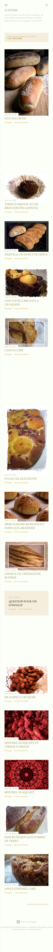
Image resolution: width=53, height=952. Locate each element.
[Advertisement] (26, 148)
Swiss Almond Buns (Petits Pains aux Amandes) (24, 526)
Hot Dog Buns (15, 118)
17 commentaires (25, 609)
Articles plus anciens (37, 904)
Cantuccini (14, 350)
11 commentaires (20, 796)
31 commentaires (21, 308)
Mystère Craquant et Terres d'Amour (22, 744)
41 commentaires (21, 122)
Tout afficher (14, 38)
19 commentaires (21, 212)
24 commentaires (21, 354)
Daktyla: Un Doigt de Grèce (26, 254)
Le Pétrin (11, 10)
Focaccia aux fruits (21, 478)
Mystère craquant (19, 792)
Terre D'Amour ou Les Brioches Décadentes (21, 206)
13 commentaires (21, 581)
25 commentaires (21, 845)
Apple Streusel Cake (20, 888)
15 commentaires (21, 258)
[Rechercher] (46, 4)
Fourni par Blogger (29, 922)
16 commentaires (21, 483)
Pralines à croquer (20, 697)
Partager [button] (8, 122)
